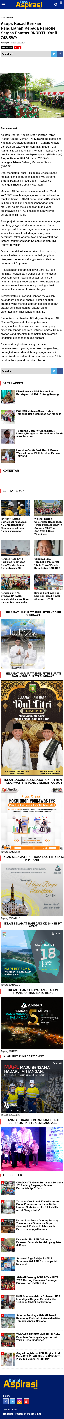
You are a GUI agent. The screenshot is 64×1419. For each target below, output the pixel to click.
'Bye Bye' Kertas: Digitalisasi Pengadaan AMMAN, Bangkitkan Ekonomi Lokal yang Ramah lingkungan (14, 524)
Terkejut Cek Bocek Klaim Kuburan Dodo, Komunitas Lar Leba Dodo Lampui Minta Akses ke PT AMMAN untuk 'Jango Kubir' (37, 1206)
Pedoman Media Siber (28, 1414)
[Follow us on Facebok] (6, 1401)
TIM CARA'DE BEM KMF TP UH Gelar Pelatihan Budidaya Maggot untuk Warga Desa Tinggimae (38, 1337)
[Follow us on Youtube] (26, 1401)
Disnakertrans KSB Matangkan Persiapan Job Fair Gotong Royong (37, 393)
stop (18, 47)
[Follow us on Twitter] (12, 1401)
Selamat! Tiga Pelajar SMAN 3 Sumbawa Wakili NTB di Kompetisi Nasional (36, 1261)
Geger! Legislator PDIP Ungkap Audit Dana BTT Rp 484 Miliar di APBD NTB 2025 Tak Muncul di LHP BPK (39, 1356)
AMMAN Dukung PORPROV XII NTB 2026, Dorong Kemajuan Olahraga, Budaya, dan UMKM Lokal (37, 1280)
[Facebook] (60, 54)
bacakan (8, 47)
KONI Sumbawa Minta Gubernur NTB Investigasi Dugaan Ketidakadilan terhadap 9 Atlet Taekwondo (38, 1299)
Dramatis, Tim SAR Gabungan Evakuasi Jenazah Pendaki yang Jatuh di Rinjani (39, 1242)
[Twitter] (54, 54)
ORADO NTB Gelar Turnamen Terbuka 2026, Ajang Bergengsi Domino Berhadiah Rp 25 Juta (39, 1185)
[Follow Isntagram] (19, 1401)
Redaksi (8, 1414)
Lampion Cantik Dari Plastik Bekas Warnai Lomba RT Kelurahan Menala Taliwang (38, 453)
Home (3, 18)
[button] (60, 1)
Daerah (10, 18)
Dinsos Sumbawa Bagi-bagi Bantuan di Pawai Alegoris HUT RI (47, 596)
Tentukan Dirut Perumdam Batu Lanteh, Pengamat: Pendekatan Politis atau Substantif (39, 433)
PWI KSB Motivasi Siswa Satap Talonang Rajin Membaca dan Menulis (38, 412)
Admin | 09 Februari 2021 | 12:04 (13, 43)
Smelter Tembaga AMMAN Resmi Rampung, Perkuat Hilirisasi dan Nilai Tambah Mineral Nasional (38, 1318)
